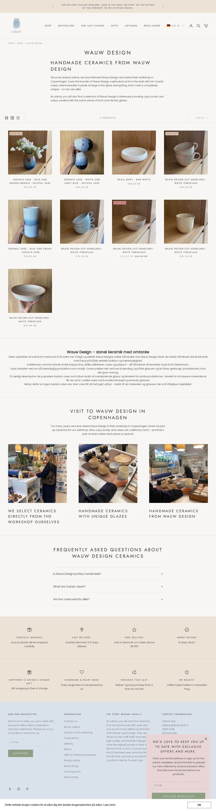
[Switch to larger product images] (6, 117)
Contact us (70, 721)
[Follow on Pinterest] (27, 789)
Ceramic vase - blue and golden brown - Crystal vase (30, 181)
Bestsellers (66, 25)
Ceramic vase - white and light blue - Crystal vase (82, 181)
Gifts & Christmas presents (80, 755)
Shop (48, 25)
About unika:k (72, 727)
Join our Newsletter (178, 796)
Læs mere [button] (123, 804)
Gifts (114, 25)
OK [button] (199, 805)
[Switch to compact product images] (18, 117)
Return (68, 749)
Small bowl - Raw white (134, 179)
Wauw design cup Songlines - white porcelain (186, 181)
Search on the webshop (78, 732)
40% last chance (92, 25)
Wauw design (34, 43)
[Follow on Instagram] (18, 789)
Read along (152, 25)
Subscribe (20, 753)
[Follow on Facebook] (9, 789)
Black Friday (71, 777)
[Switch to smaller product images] (12, 117)
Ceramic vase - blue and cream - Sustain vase (30, 250)
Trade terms (71, 738)
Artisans (131, 25)
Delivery (68, 743)
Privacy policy (72, 760)
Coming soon (72, 771)
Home (11, 43)
